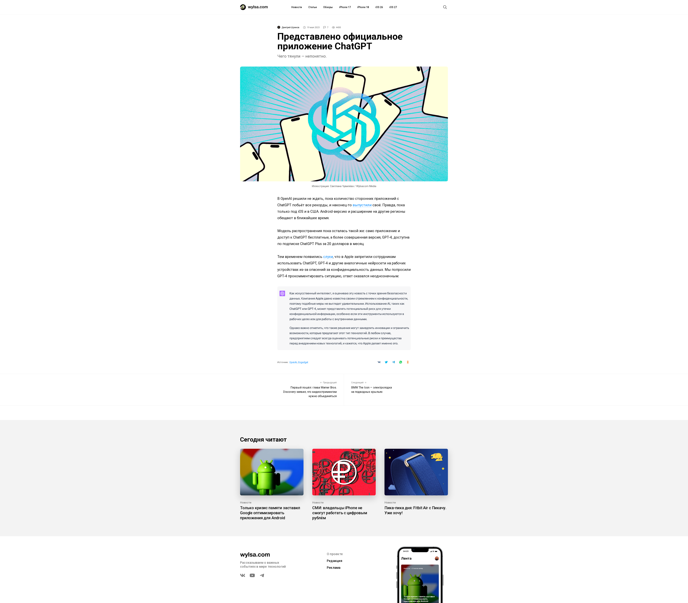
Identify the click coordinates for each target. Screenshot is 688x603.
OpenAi (293, 362)
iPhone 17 (345, 7)
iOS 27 (393, 7)
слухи (328, 257)
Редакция (334, 561)
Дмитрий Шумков (290, 27)
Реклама (334, 567)
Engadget (303, 362)
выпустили (362, 205)
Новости (296, 7)
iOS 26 (379, 7)
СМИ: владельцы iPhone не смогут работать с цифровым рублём (339, 513)
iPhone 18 (363, 7)
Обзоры (328, 7)
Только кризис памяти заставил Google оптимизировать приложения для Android (270, 513)
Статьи (312, 7)
